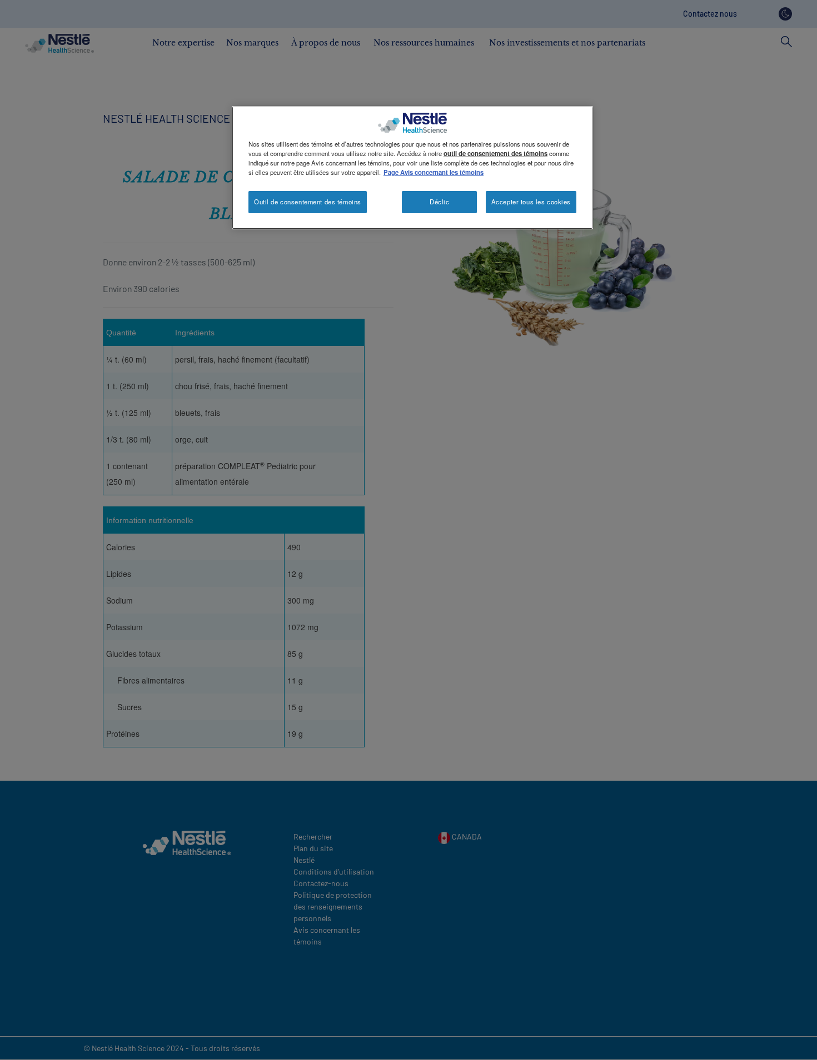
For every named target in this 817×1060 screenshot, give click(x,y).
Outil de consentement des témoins (307, 201)
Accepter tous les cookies (531, 201)
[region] (412, 167)
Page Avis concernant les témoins (433, 172)
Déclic (439, 201)
